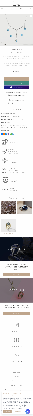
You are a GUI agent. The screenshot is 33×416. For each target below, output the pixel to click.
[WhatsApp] (11, 134)
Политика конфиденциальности (16, 390)
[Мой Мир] (6, 134)
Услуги (16, 376)
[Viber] (8, 134)
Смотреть (16, 274)
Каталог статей (16, 385)
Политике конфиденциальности (12, 408)
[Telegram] (13, 134)
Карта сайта (16, 381)
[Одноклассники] (4, 134)
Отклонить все (17, 411)
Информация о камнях (17, 103)
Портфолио (16, 347)
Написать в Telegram (18, 83)
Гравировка (16, 362)
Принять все (7, 411)
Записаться (16, 332)
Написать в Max (18, 87)
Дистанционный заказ (17, 95)
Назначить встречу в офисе (17, 92)
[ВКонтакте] (2, 134)
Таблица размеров (17, 100)
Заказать (17, 79)
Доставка (16, 372)
